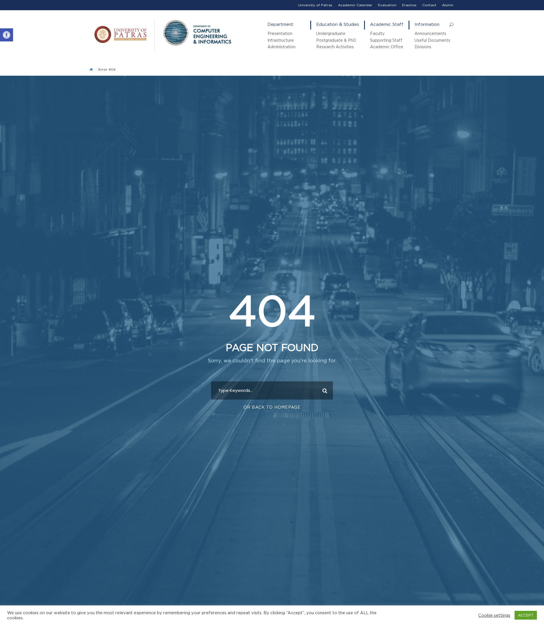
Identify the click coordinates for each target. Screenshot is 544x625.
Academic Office (386, 47)
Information (427, 24)
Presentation (279, 33)
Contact (429, 5)
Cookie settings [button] (494, 615)
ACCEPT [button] (526, 615)
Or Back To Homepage (272, 407)
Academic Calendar (355, 5)
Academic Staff (386, 24)
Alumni (447, 5)
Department (280, 24)
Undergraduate (330, 33)
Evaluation (387, 5)
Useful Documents (432, 40)
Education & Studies (337, 24)
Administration (281, 47)
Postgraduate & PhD (336, 40)
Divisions (423, 47)
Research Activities (335, 47)
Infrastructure (280, 40)
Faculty (377, 33)
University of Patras (315, 5)
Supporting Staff (386, 40)
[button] (6, 34)
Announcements (430, 33)
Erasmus (409, 5)
